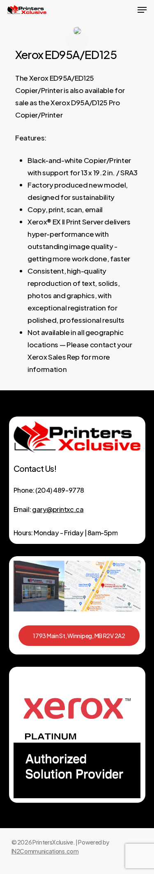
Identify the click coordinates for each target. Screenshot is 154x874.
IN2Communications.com (45, 851)
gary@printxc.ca (57, 509)
